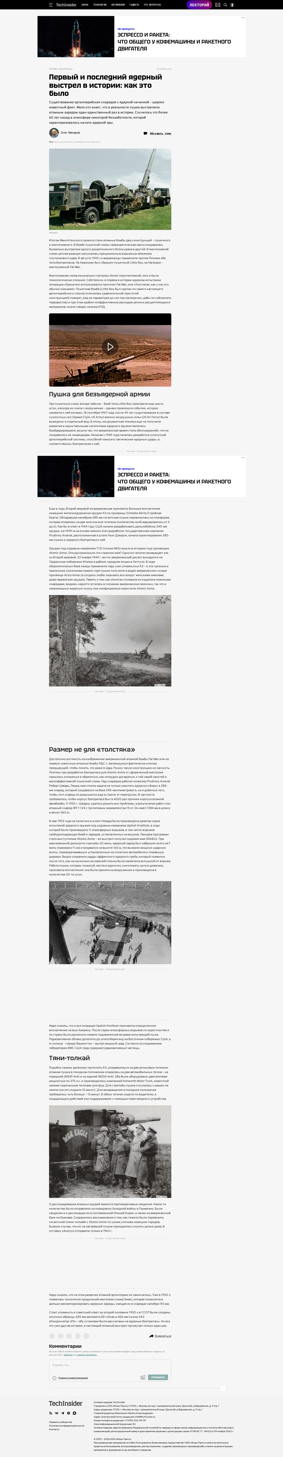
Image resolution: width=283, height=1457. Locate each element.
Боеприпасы (66, 69)
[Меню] (51, 5)
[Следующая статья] (141, 1388)
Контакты (54, 1429)
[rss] (50, 1413)
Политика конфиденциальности (66, 1426)
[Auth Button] (232, 5)
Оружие (53, 69)
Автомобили (78, 142)
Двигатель (96, 142)
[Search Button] (225, 5)
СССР (87, 142)
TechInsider (66, 4)
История (68, 142)
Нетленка (58, 142)
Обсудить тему (160, 133)
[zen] (68, 1413)
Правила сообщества (60, 1422)
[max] (74, 1413)
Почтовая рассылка (217, 5)
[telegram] (62, 1413)
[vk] (56, 1413)
